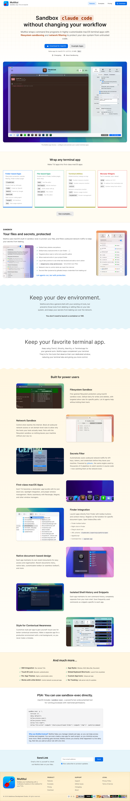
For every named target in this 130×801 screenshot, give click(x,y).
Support (77, 781)
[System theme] (69, 796)
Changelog (57, 55)
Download (122, 3)
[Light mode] (71, 796)
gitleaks (90, 463)
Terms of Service (107, 784)
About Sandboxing (72, 55)
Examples (101, 3)
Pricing (110, 3)
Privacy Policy (106, 781)
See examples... (65, 214)
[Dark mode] (74, 796)
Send (99, 759)
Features (92, 3)
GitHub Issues (79, 784)
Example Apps (77, 46)
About (77, 790)
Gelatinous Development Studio (18, 796)
